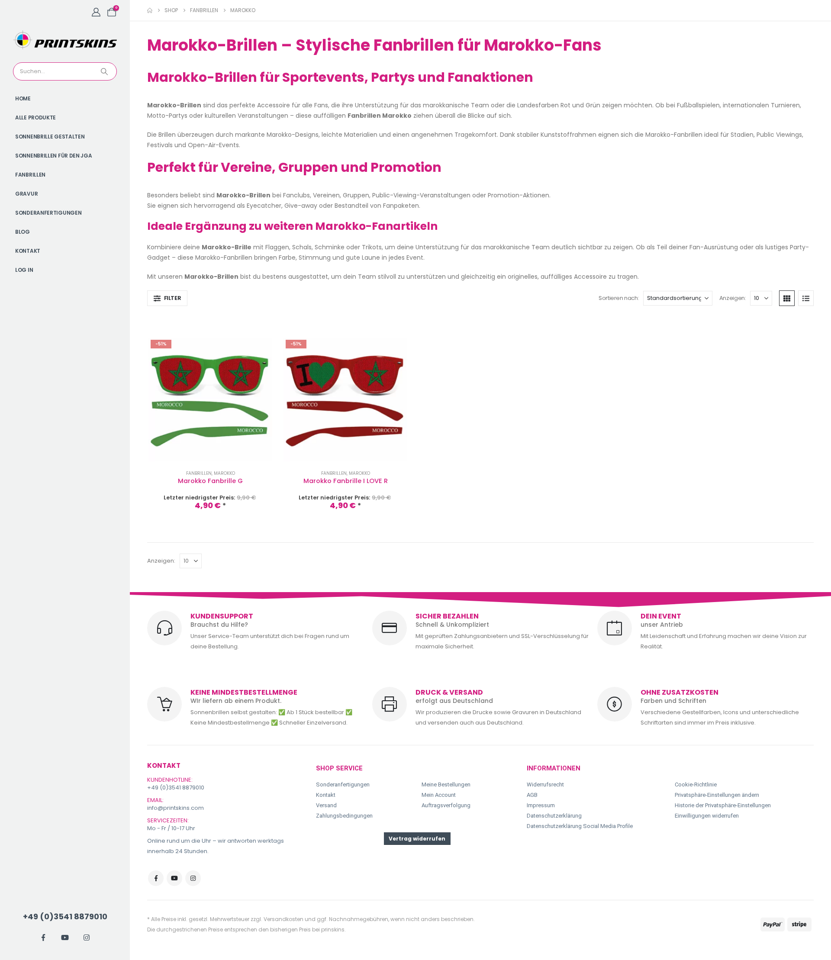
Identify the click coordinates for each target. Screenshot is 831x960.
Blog (22, 231)
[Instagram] (86, 937)
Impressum (541, 805)
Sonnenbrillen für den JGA (53, 155)
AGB (532, 795)
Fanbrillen (30, 174)
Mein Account (439, 795)
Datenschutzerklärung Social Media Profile (580, 826)
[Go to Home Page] (149, 10)
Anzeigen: (732, 298)
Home (23, 98)
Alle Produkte (35, 117)
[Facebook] (43, 937)
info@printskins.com (175, 808)
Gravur (26, 193)
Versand (326, 805)
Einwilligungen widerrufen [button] (707, 815)
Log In (24, 270)
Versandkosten (283, 919)
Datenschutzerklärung (554, 815)
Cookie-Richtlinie (696, 784)
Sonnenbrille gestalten (49, 136)
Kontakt (27, 250)
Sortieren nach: (619, 298)
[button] (167, 298)
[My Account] (96, 12)
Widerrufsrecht (545, 784)
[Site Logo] (65, 39)
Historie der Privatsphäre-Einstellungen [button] (723, 805)
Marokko (224, 473)
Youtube (174, 878)
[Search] (105, 71)
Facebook (156, 878)
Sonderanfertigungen (48, 212)
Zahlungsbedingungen (344, 815)
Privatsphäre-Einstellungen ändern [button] (717, 795)
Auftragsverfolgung (446, 805)
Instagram (193, 878)
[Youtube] (64, 937)
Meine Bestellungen (446, 784)
